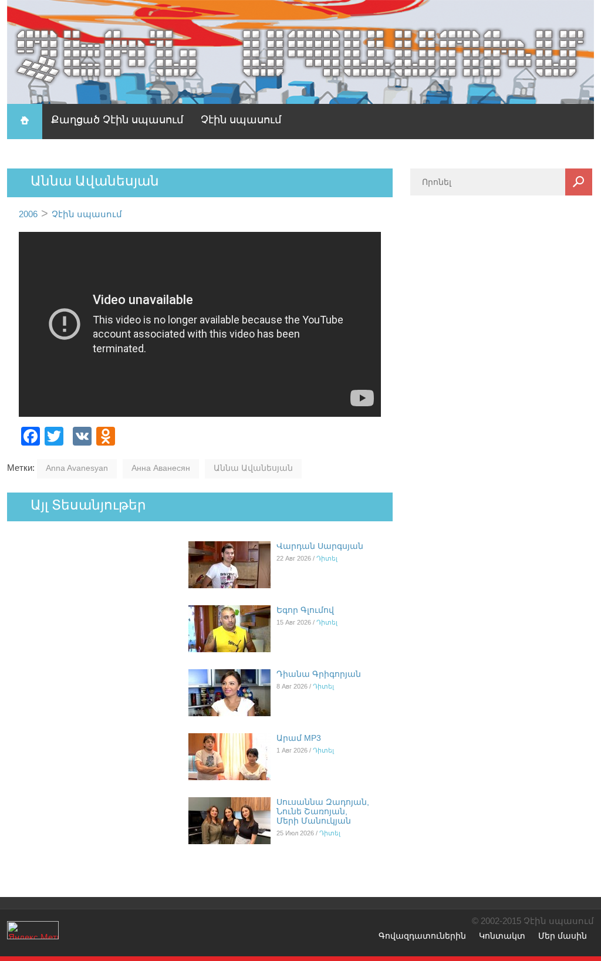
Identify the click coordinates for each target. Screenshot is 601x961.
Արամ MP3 (298, 738)
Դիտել (326, 558)
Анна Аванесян (160, 468)
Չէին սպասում (241, 120)
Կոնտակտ (502, 935)
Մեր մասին (562, 935)
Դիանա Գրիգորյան (318, 674)
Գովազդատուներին (422, 935)
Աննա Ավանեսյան (253, 468)
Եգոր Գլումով (305, 610)
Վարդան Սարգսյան (319, 546)
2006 (28, 214)
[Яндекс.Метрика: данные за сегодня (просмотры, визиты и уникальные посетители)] (33, 930)
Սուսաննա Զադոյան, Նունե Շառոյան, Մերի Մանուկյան (322, 811)
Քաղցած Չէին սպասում (117, 120)
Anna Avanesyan (77, 468)
